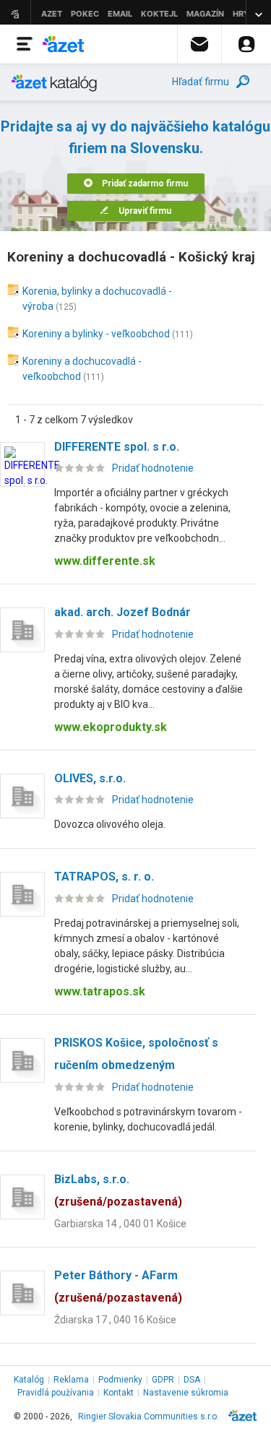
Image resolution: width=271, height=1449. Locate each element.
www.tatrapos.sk (99, 991)
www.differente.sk (104, 561)
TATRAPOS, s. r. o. (104, 876)
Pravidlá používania (55, 1393)
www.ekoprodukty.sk (110, 727)
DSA (192, 1380)
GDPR (163, 1380)
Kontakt (118, 1393)
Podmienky (120, 1380)
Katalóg (29, 1380)
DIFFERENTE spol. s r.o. (116, 447)
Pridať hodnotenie (153, 468)
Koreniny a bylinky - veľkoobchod (96, 333)
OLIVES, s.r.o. (90, 778)
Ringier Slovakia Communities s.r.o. (148, 1416)
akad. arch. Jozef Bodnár (122, 612)
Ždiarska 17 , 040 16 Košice (115, 1319)
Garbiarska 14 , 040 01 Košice (120, 1223)
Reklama (71, 1380)
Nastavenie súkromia (185, 1393)
